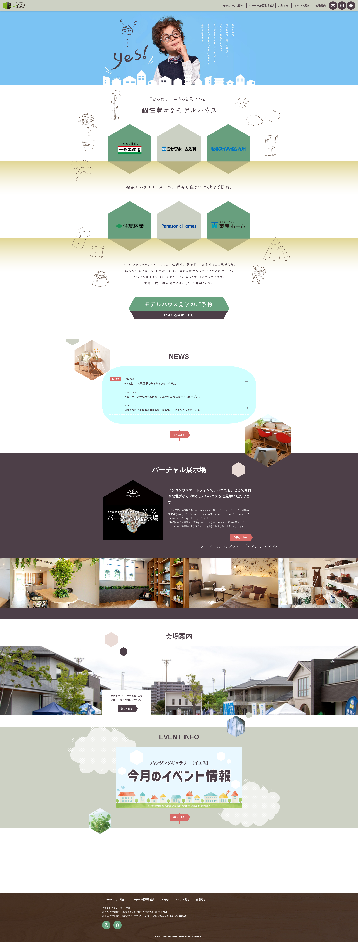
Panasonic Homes (179, 225)
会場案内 (321, 5)
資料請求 (333, 5)
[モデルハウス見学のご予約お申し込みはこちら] (179, 308)
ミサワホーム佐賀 (179, 148)
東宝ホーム (228, 225)
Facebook (117, 925)
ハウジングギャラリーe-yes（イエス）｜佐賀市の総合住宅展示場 (14, 5)
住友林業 (129, 225)
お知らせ (283, 5)
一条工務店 (129, 148)
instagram (106, 925)
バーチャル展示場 (259, 5)
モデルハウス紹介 (233, 5)
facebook (351, 5)
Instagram (342, 5)
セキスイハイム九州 (228, 148)
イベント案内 (301, 5)
